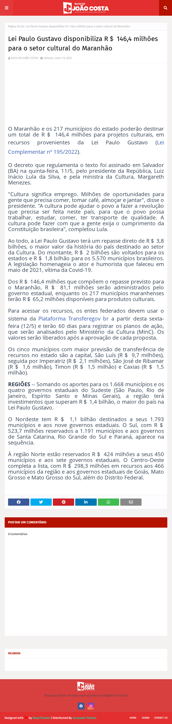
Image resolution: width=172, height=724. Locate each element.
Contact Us (161, 717)
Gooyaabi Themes (84, 718)
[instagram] (91, 706)
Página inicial (16, 26)
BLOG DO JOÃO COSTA (24, 58)
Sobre (146, 717)
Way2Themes (41, 718)
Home (133, 717)
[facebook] (81, 706)
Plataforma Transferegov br (73, 318)
